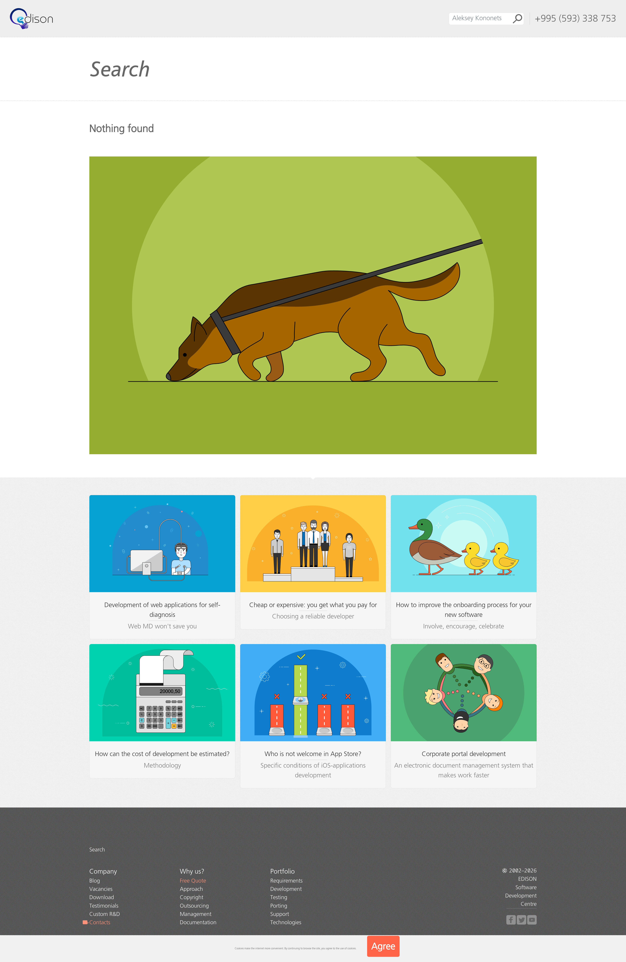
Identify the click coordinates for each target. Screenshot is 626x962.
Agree (383, 946)
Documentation (198, 922)
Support (279, 914)
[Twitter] (521, 920)
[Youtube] (532, 920)
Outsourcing (194, 906)
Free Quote (193, 881)
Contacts (99, 922)
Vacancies (100, 889)
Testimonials (103, 906)
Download (101, 897)
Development (286, 889)
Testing (278, 897)
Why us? (192, 871)
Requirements (286, 881)
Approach (191, 889)
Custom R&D (104, 914)
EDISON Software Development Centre (521, 891)
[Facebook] (511, 920)
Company (103, 871)
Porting (278, 906)
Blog (94, 881)
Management (195, 914)
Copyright (191, 897)
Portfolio (282, 871)
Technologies (285, 922)
